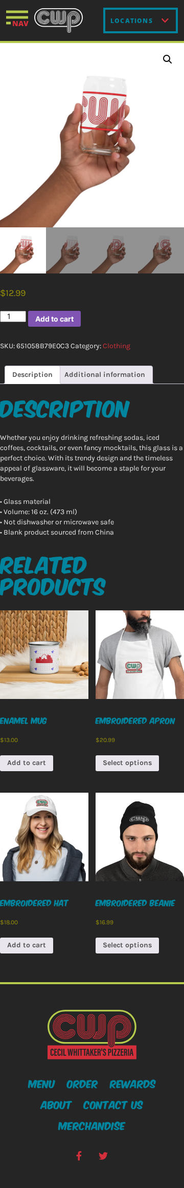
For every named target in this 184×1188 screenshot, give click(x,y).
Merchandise (92, 1125)
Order (82, 1083)
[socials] (79, 1156)
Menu (42, 1083)
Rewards (133, 1083)
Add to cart (54, 318)
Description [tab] (32, 374)
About (56, 1104)
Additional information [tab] (104, 374)
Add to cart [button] (26, 762)
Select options (127, 762)
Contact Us (113, 1104)
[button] (167, 59)
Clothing (116, 346)
